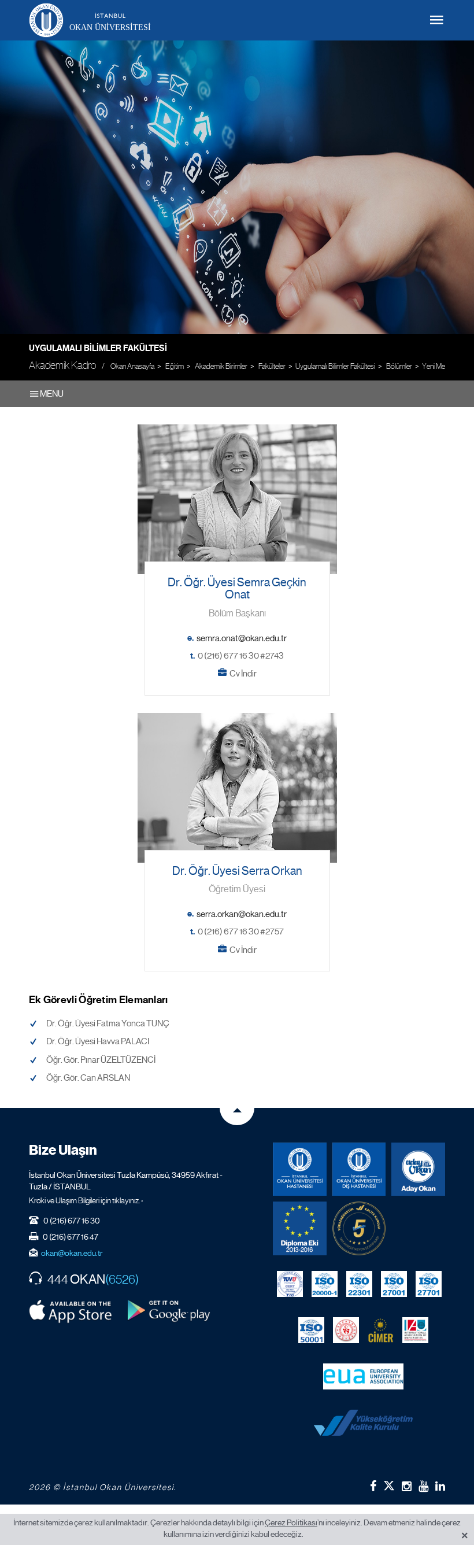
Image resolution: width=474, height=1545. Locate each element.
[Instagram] (407, 1486)
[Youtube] (423, 1486)
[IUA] (415, 1330)
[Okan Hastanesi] (300, 1169)
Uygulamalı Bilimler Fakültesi (98, 348)
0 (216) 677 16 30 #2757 (241, 931)
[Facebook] (373, 1486)
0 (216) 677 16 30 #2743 (241, 655)
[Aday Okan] (418, 1169)
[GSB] (346, 1330)
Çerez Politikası (291, 1522)
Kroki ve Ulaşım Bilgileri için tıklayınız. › (86, 1200)
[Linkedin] (440, 1486)
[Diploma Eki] (300, 1228)
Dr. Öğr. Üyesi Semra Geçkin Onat (237, 588)
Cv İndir (243, 673)
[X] (389, 1483)
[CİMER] (381, 1330)
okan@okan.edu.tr (72, 1253)
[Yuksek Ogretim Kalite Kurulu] (359, 1228)
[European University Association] (363, 1376)
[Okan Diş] (359, 1169)
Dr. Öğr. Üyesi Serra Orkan (237, 871)
